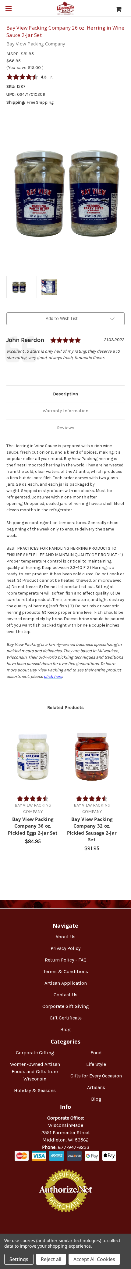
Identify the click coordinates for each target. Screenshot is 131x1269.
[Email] (20, 371)
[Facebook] (9, 371)
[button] (65, 1231)
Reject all (51, 1259)
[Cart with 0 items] (121, 9)
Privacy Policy (65, 948)
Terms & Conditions (65, 971)
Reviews (65, 427)
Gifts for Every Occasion (96, 1076)
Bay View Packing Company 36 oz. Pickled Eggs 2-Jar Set (33, 826)
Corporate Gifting (35, 1052)
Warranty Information (65, 410)
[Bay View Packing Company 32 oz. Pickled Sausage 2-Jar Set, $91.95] (91, 757)
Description (65, 394)
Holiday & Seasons (35, 1090)
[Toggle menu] (8, 8)
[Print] (30, 371)
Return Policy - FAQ (66, 960)
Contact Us (65, 995)
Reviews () (65, 77)
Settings (18, 1259)
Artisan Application (65, 983)
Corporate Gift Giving (65, 1006)
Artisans (96, 1087)
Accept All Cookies (94, 1259)
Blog (65, 1029)
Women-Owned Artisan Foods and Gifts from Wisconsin (35, 1071)
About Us (65, 937)
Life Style (96, 1064)
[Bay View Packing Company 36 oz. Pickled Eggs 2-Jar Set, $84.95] (32, 757)
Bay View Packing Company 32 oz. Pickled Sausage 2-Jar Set (92, 829)
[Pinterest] (40, 371)
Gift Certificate (66, 1018)
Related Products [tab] (65, 707)
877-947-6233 (73, 1147)
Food (96, 1052)
